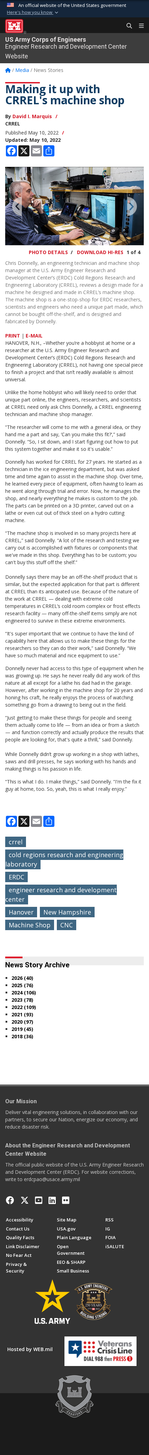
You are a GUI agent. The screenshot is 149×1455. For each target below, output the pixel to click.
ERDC (16, 877)
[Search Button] (127, 26)
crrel (16, 842)
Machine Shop (30, 925)
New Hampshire (67, 912)
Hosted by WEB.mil (30, 1349)
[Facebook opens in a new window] (10, 1200)
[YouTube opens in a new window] (38, 1200)
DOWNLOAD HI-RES (100, 252)
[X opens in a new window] (24, 1200)
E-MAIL (34, 335)
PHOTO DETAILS (48, 252)
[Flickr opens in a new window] (65, 1200)
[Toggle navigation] (138, 26)
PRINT (12, 335)
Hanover (21, 912)
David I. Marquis (32, 116)
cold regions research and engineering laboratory (64, 859)
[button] (33, 12)
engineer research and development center (61, 894)
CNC (66, 925)
